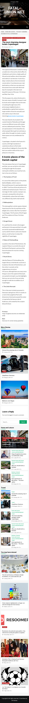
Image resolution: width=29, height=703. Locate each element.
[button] (2, 27)
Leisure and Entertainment (19, 37)
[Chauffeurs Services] (14, 364)
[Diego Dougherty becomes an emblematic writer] (6, 454)
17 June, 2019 (16, 469)
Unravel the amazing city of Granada (12, 350)
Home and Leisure (7, 37)
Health (4, 571)
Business (14, 472)
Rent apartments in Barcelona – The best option (17, 480)
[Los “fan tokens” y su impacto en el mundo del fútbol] (14, 676)
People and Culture (7, 655)
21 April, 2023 (6, 690)
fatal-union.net (14, 10)
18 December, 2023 (7, 634)
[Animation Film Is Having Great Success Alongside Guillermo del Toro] (14, 648)
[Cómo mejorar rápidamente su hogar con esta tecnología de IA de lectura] (14, 592)
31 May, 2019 (16, 484)
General (13, 450)
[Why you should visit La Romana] (6, 465)
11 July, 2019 (16, 457)
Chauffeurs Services (8, 375)
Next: (12, 320)
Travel (4, 39)
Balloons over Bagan (8, 401)
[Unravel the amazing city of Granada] (14, 339)
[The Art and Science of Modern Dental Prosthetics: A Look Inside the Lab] (14, 564)
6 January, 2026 (6, 578)
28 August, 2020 (7, 377)
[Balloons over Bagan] (14, 390)
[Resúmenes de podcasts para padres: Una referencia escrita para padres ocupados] (14, 620)
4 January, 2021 (6, 352)
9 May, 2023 (6, 662)
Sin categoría (6, 599)
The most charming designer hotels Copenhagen (17, 517)
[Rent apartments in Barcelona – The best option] (6, 478)
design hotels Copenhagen (16, 116)
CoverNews (22, 698)
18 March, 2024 (6, 606)
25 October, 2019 (7, 47)
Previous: (13, 313)
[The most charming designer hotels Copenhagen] (6, 516)
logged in (11, 415)
